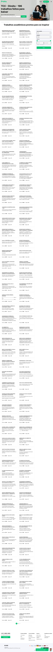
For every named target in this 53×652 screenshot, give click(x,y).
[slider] (37, 40)
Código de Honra (39, 639)
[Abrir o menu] (51, 1)
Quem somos (39, 635)
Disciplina (38, 35)
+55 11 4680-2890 (5, 633)
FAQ (45, 635)
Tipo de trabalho (39, 31)
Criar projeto (23, 635)
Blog (21, 636)
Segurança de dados (32, 640)
